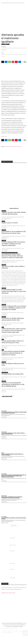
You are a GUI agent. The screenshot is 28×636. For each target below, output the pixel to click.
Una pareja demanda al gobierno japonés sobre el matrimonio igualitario (14, 413)
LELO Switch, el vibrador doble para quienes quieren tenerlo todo (13, 319)
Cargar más (13, 525)
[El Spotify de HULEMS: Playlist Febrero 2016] (5, 544)
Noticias (7, 44)
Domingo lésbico (5, 372)
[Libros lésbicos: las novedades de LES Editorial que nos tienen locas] (5, 576)
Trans (2, 452)
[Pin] (16, 62)
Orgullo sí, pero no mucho (10, 223)
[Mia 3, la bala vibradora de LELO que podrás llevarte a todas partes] (5, 537)
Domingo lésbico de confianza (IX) (12, 374)
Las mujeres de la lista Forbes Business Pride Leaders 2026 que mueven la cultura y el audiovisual (12, 255)
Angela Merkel (10, 146)
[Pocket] (13, 62)
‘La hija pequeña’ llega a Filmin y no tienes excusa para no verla (13, 341)
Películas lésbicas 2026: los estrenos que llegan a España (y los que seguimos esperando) (13, 243)
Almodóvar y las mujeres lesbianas (17, 549)
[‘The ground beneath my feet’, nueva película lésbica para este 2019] (14, 424)
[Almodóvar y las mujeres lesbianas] (5, 551)
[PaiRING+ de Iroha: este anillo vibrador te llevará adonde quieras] (5, 562)
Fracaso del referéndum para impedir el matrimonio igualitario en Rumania (11, 497)
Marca (3, 52)
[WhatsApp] (9, 62)
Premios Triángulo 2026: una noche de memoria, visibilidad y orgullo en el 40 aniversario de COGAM (14, 307)
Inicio (2, 2)
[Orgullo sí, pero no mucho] (5, 569)
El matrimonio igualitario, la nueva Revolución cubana (13, 518)
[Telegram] (19, 62)
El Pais (5, 136)
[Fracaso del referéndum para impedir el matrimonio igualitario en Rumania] (14, 488)
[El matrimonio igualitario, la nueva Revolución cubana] (14, 509)
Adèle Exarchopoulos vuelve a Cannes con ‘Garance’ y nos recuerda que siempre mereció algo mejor (14, 330)
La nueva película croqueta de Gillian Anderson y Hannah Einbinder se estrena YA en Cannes (13, 353)
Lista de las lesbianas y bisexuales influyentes (9, 252)
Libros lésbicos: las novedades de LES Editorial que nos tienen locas (14, 232)
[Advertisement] (14, 18)
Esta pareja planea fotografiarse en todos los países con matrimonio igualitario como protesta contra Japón (13, 475)
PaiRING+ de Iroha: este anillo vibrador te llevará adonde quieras (14, 213)
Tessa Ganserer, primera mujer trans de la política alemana (12, 454)
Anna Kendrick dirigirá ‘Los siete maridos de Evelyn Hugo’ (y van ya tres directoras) (14, 291)
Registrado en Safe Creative (8, 592)
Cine (2, 327)
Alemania (5, 146)
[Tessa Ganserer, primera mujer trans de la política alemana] (14, 445)
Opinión (3, 221)
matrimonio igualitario (17, 146)
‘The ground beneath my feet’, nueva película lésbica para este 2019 (13, 434)
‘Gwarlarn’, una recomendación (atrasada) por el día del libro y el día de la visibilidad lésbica (13, 384)
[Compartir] (6, 62)
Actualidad (6, 2)
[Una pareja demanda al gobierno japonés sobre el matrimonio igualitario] (14, 403)
